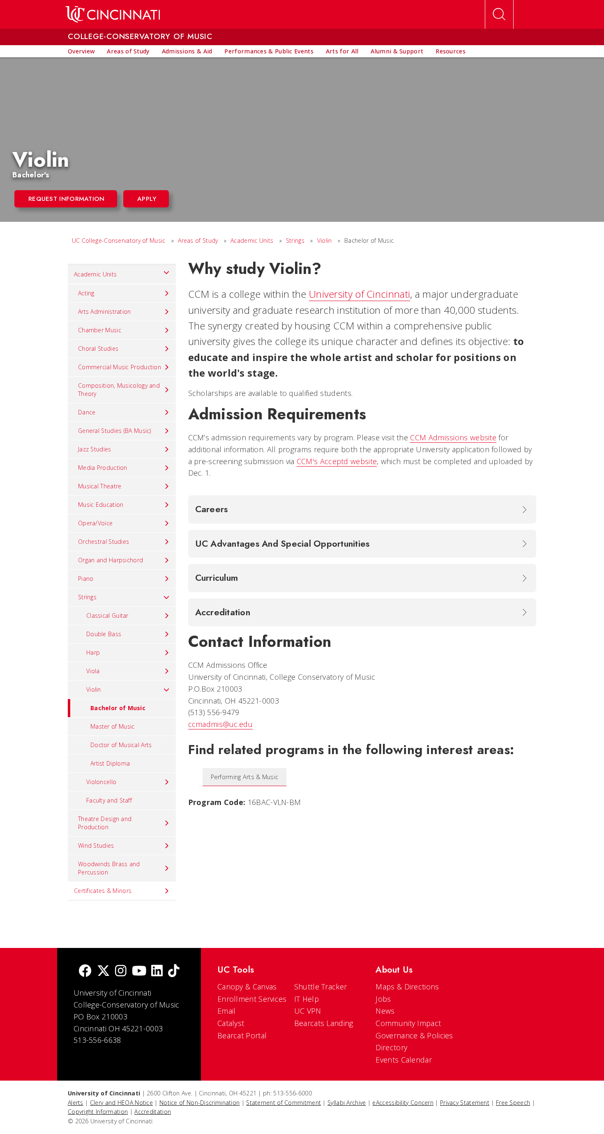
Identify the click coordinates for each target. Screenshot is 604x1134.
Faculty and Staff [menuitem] (109, 800)
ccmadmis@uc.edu (220, 724)
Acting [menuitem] (86, 293)
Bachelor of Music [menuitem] (117, 708)
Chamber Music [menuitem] (99, 330)
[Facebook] (85, 971)
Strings (295, 240)
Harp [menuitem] (93, 652)
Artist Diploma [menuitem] (110, 763)
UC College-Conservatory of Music (119, 240)
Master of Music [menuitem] (112, 726)
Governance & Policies (414, 1035)
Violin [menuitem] (93, 689)
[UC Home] (113, 14)
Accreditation (152, 1112)
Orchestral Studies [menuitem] (103, 541)
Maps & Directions (407, 986)
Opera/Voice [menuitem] (95, 523)
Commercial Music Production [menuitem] (119, 367)
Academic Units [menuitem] (95, 274)
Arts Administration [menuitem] (104, 311)
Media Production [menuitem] (102, 468)
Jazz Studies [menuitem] (94, 449)
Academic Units (252, 240)
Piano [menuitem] (86, 578)
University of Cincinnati (359, 294)
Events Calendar (404, 1060)
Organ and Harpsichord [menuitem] (110, 560)
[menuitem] (81, 51)
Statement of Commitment (283, 1102)
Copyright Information (98, 1112)
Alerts (75, 1102)
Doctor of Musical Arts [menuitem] (121, 745)
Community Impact (408, 1023)
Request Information (66, 198)
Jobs (383, 999)
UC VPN (307, 1011)
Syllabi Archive (346, 1102)
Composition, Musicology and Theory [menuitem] (119, 390)
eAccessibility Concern (402, 1102)
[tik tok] (174, 971)
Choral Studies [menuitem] (98, 348)
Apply (147, 198)
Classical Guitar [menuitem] (107, 615)
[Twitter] (103, 971)
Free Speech (513, 1102)
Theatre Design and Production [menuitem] (104, 823)
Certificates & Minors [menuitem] (102, 891)
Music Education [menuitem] (101, 504)
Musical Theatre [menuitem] (100, 486)
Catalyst (230, 1023)
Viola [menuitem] (93, 671)
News (385, 1011)
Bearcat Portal (242, 1035)
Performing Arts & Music (245, 777)
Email (226, 1011)
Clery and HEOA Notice (121, 1102)
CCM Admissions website (453, 437)
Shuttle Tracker (320, 986)
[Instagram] (121, 971)
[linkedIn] (157, 971)
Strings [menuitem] (87, 597)
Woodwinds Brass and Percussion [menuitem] (109, 868)
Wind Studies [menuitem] (96, 845)
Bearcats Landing (323, 1023)
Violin (324, 240)
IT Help (306, 999)
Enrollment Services (252, 999)
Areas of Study (198, 240)
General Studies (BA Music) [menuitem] (114, 431)
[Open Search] (499, 14)
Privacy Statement (464, 1102)
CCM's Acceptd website (337, 461)
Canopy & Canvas (247, 986)
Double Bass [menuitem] (103, 634)
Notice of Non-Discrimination (199, 1102)
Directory (391, 1047)
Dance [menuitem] (87, 412)
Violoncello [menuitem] (101, 782)
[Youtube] (139, 971)
